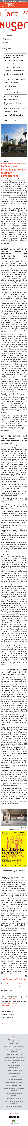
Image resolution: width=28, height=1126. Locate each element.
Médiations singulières (11, 99)
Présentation (7, 39)
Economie (7, 89)
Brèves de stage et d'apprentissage (15, 79)
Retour (4, 1023)
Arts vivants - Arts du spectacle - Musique (14, 75)
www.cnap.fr (12, 999)
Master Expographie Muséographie (15, 1)
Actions (5, 42)
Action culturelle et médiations (13, 60)
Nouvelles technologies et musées (15, 108)
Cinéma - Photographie (11, 83)
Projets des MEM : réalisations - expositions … (14, 116)
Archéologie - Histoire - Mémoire (14, 64)
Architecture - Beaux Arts (12, 67)
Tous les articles (9, 52)
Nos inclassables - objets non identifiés (13, 104)
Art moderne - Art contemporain (14, 71)
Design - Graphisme (10, 86)
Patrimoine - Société (10, 112)
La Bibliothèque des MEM (12, 93)
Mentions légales (14, 1113)
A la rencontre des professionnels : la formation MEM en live (15, 56)
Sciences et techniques (11, 120)
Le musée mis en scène (11, 96)
